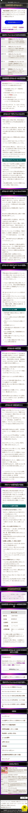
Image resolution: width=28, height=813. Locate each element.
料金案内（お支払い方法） (9, 733)
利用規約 (4, 746)
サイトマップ (5, 759)
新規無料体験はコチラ (14, 22)
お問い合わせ (5, 741)
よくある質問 (5, 737)
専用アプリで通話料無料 (9, 724)
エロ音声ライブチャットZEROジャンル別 (13, 677)
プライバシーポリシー (8, 750)
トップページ (5, 716)
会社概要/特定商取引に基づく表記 (11, 754)
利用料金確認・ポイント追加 (10, 729)
